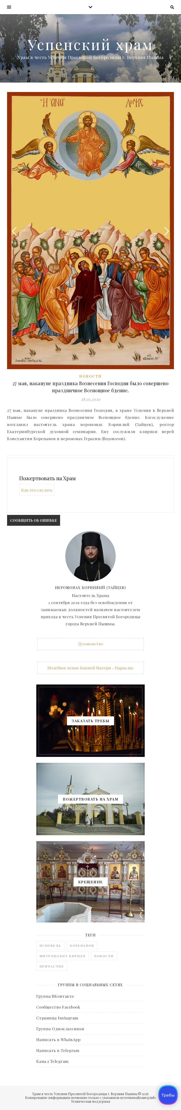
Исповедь (50, 945)
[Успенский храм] (90, 48)
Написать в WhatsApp (58, 1039)
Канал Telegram (52, 1061)
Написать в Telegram (58, 1050)
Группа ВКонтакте (55, 996)
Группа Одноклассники (60, 1028)
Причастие (52, 966)
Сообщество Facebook (58, 1007)
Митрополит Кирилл (63, 956)
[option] (90, 230)
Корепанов (82, 945)
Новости (90, 376)
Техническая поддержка (90, 1101)
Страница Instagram (57, 1017)
